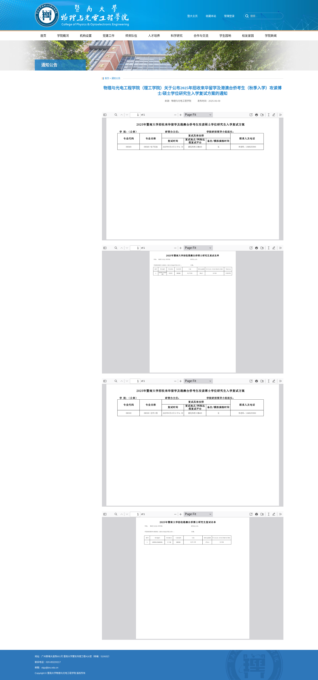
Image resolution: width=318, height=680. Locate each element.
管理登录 (229, 16)
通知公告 (116, 78)
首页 (107, 78)
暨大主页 (192, 16)
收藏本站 (211, 16)
